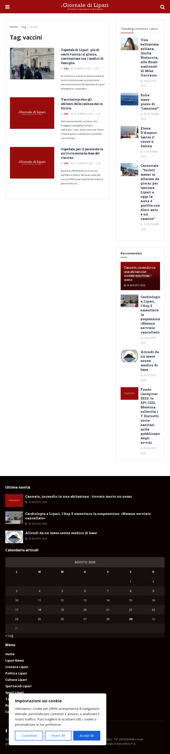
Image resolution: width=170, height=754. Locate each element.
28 (107, 619)
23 (153, 610)
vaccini (33, 27)
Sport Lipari (14, 692)
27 (85, 619)
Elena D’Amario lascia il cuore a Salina (149, 137)
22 (130, 610)
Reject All (58, 735)
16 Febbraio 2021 (83, 113)
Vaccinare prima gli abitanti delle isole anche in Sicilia (82, 103)
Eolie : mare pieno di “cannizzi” (150, 101)
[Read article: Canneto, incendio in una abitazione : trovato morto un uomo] (14, 500)
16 (153, 600)
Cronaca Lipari (16, 667)
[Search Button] (162, 6)
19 (62, 610)
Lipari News (14, 660)
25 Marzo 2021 (82, 68)
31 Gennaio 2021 (83, 163)
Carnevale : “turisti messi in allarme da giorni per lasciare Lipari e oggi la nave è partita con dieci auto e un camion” (150, 192)
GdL (66, 68)
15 (130, 600)
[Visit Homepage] (85, 6)
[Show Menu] (7, 6)
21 (107, 610)
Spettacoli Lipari (18, 686)
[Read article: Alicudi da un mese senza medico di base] (129, 356)
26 (62, 619)
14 (107, 600)
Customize (29, 735)
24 (16, 619)
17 (16, 610)
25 (39, 619)
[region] (57, 719)
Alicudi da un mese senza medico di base (150, 361)
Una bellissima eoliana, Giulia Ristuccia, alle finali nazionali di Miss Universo (150, 57)
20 (85, 610)
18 (39, 610)
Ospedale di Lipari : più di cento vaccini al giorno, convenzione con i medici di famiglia (82, 56)
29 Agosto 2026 (135, 285)
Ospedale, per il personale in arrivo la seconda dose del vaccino (82, 153)
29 (130, 619)
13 (85, 600)
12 (62, 600)
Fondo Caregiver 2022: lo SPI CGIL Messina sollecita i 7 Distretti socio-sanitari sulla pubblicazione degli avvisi (153, 416)
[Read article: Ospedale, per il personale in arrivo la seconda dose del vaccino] (32, 163)
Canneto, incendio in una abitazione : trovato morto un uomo (139, 273)
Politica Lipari (16, 673)
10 (16, 600)
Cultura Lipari (16, 680)
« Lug (9, 635)
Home (14, 27)
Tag (23, 27)
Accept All (87, 735)
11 (39, 600)
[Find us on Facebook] (6, 731)
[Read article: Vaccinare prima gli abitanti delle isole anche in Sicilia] (32, 113)
